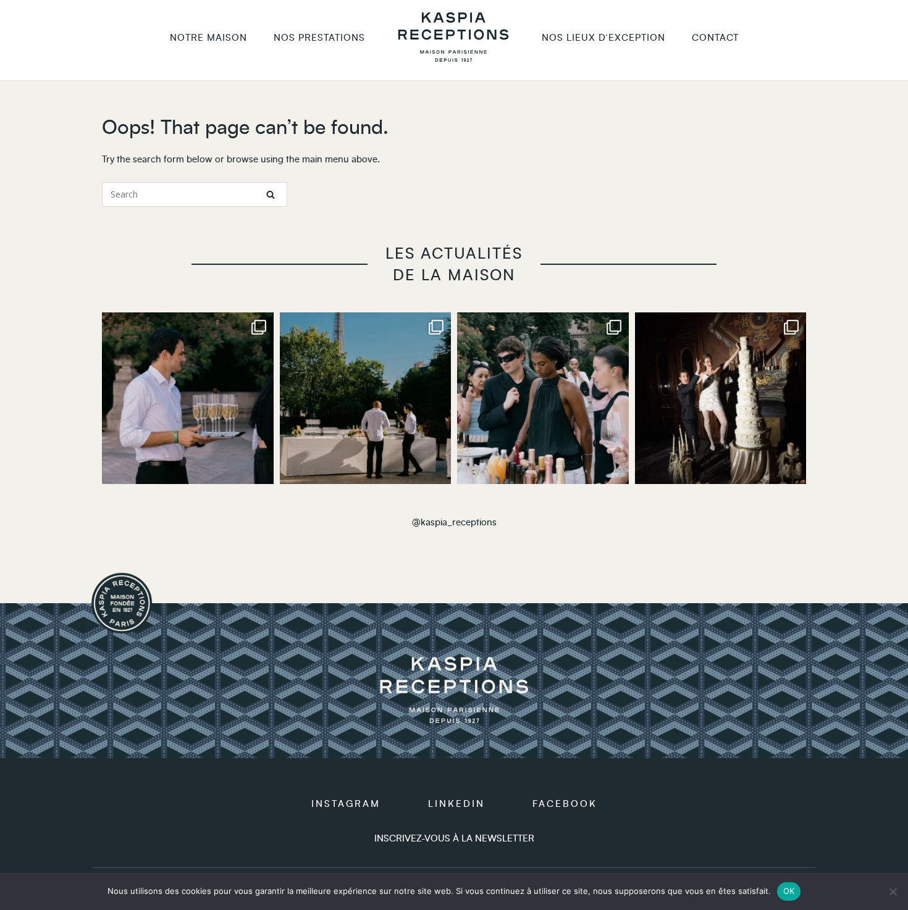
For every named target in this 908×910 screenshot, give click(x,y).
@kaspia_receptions (454, 522)
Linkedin (456, 804)
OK (789, 891)
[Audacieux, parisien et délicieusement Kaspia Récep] (366, 398)
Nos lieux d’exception (603, 38)
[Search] (270, 194)
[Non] (892, 891)
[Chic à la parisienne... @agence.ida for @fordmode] (188, 398)
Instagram (345, 804)
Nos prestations (319, 38)
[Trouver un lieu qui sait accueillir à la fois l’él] (721, 398)
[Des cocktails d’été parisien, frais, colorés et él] (543, 398)
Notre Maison (208, 38)
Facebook (564, 804)
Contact (715, 38)
